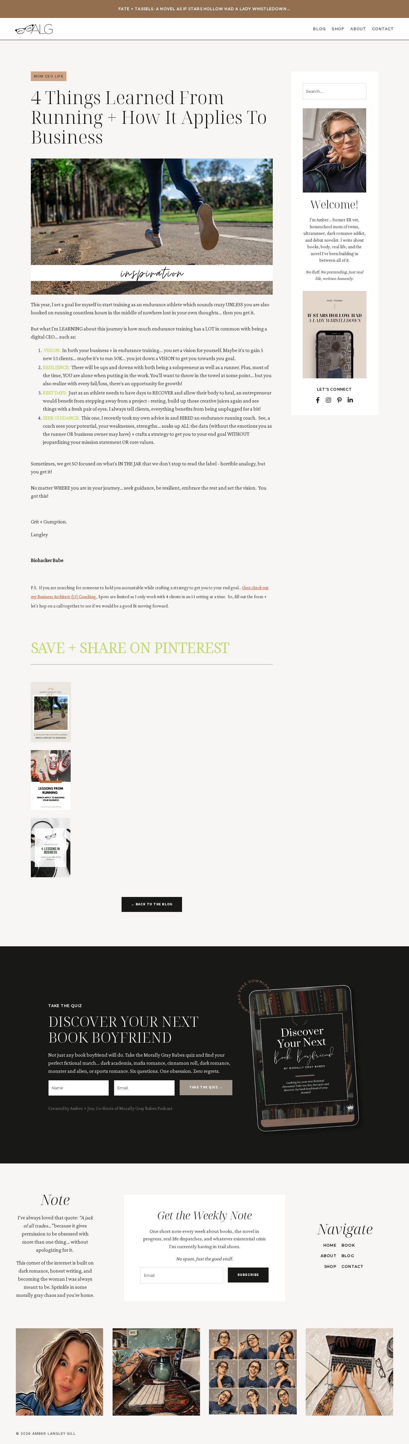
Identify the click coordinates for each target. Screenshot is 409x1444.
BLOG (319, 28)
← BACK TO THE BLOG (151, 904)
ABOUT (358, 28)
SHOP (338, 28)
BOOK (348, 1245)
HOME (330, 1245)
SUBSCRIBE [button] (248, 1275)
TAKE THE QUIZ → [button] (205, 1087)
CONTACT (383, 28)
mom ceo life (48, 76)
